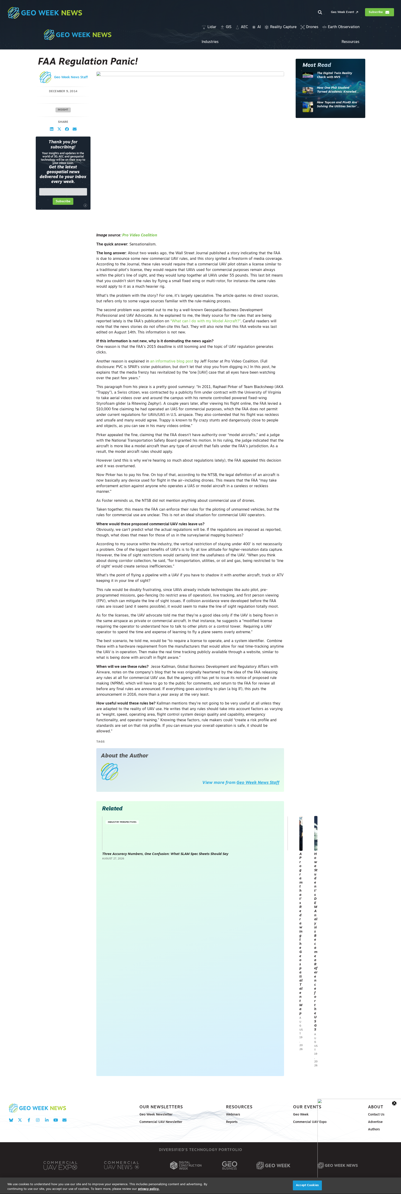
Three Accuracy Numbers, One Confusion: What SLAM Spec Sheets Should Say (165, 854)
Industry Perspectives (122, 822)
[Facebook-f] (29, 1120)
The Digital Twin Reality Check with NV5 (334, 75)
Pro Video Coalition (139, 235)
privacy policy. (148, 1189)
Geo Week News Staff (71, 77)
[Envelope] (64, 1120)
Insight (63, 109)
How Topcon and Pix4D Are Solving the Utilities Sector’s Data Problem (337, 105)
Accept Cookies (307, 1185)
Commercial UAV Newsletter (160, 1122)
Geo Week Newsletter (155, 1114)
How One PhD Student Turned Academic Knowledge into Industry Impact (338, 90)
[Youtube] (56, 1120)
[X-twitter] (20, 1120)
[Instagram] (38, 1120)
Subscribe (63, 201)
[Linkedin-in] (47, 1120)
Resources (239, 1107)
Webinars (233, 1114)
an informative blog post (171, 361)
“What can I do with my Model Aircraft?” (205, 321)
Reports (232, 1122)
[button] (51, 129)
